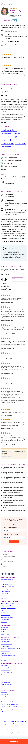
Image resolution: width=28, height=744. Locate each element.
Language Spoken (8, 561)
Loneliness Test (4, 593)
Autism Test (4, 692)
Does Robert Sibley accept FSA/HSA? (14, 487)
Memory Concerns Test (6, 696)
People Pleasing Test (6, 653)
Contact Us (23, 721)
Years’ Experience (8, 564)
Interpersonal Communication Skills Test (10, 648)
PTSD (19, 238)
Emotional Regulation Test (7, 586)
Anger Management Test (7, 579)
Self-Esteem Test (5, 619)
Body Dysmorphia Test (6, 680)
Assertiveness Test (5, 639)
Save (14, 20)
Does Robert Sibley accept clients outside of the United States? (13, 491)
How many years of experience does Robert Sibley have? (14, 478)
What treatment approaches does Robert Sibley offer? (13, 501)
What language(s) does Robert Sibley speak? (14, 473)
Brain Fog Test (4, 665)
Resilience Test (4, 598)
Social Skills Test (4, 660)
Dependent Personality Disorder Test (10, 701)
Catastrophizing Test (6, 605)
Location (5, 554)
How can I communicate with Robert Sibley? (13, 506)
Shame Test (4, 622)
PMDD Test (4, 711)
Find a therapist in (10, 527)
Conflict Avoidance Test (6, 644)
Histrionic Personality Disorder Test (9, 704)
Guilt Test (3, 610)
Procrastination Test (5, 670)
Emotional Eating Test (6, 684)
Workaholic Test (4, 674)
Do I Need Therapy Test (6, 584)
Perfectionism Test (5, 615)
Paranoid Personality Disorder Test (9, 706)
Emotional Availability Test (7, 646)
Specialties (6, 559)
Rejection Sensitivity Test (7, 617)
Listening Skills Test (5, 651)
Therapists (13, 721)
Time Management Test (7, 672)
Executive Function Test (6, 667)
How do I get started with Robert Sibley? (15, 510)
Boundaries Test (5, 641)
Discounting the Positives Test (8, 608)
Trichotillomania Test (6, 687)
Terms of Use (18, 723)
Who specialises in (10, 534)
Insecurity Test (4, 612)
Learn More (18, 1)
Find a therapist (6, 721)
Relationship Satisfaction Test (8, 658)
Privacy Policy (10, 723)
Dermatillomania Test (6, 682)
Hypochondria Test (5, 591)
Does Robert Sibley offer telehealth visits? (13, 468)
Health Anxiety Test (5, 589)
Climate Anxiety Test (6, 582)
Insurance (5, 566)
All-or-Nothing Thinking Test (7, 603)
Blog (18, 721)
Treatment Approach (9, 556)
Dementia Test (4, 694)
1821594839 (4, 178)
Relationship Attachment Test (8, 655)
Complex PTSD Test (5, 627)
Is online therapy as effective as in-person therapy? (13, 496)
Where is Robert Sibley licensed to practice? (13, 483)
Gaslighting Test (5, 634)
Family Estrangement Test (7, 631)
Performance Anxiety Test (7, 596)
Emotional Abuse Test (6, 629)
